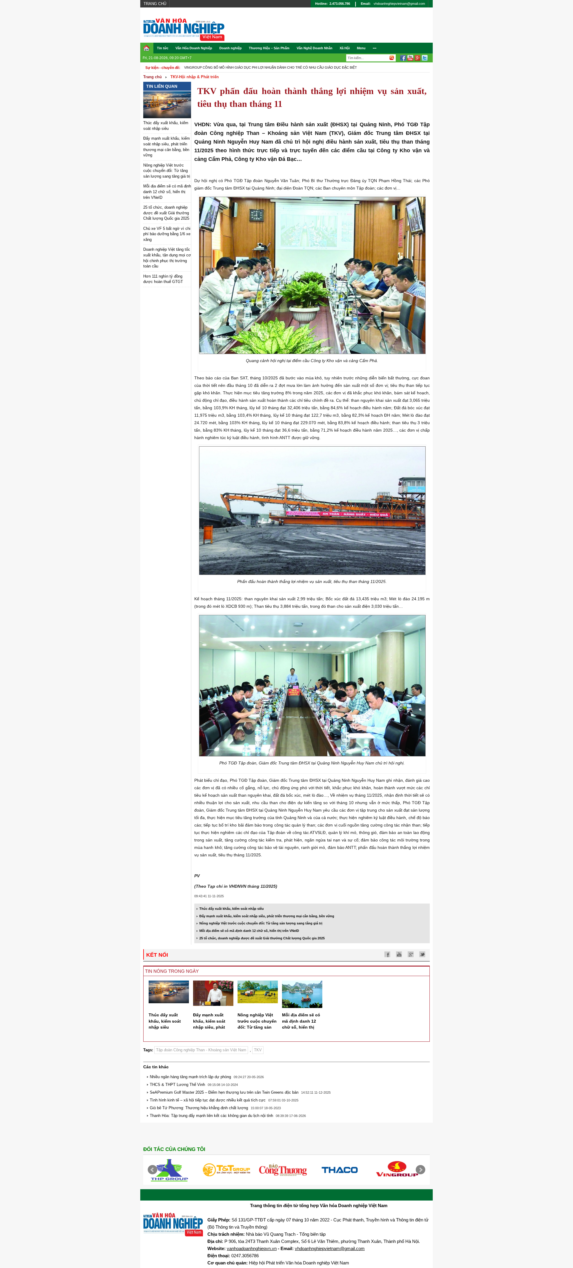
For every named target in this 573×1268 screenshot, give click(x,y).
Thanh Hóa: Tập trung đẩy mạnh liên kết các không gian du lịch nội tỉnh (211, 1115)
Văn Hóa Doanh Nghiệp (193, 48)
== (374, 48)
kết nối (157, 955)
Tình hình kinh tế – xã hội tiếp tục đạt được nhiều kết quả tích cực (208, 1100)
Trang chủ (155, 3)
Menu (361, 48)
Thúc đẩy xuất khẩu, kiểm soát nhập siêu (231, 908)
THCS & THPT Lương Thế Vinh (177, 1084)
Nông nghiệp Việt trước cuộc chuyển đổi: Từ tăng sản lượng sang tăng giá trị (166, 170)
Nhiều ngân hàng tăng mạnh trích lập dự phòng (190, 1077)
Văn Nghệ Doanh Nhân (314, 48)
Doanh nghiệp (230, 48)
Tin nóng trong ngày (172, 971)
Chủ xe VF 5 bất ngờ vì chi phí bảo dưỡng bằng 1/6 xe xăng (166, 234)
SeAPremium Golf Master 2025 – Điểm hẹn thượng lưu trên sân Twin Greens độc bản (224, 1092)
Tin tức (162, 48)
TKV (258, 1050)
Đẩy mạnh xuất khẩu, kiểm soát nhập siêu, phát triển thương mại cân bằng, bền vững (266, 916)
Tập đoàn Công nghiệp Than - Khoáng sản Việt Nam (201, 1050)
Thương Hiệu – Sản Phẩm (269, 48)
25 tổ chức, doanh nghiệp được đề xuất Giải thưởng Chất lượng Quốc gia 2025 (166, 213)
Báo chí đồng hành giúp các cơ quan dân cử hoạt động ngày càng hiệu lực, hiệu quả (262, 67)
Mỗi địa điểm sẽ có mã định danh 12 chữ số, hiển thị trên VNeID (167, 191)
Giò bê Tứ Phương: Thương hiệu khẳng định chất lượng (199, 1108)
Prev (152, 1170)
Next (420, 1170)
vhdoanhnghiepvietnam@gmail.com (399, 3)
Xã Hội (345, 48)
